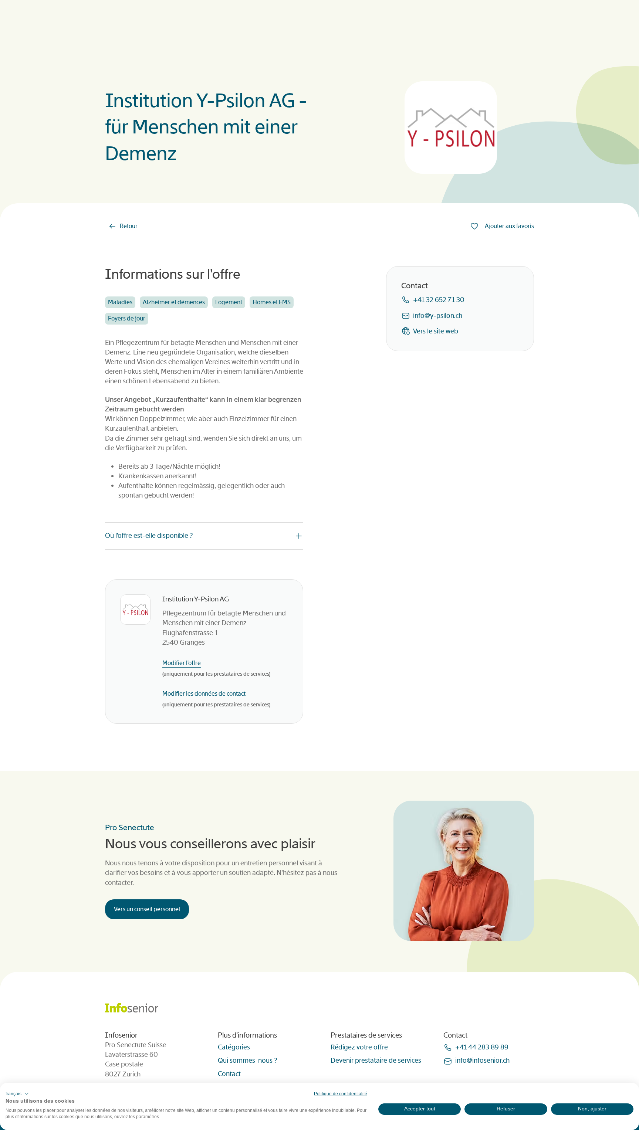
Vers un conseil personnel (147, 909)
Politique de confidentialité (340, 1093)
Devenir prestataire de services (376, 1060)
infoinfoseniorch (482, 1060)
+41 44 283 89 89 (481, 1047)
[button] (17, 1094)
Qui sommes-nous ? (247, 1060)
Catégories (234, 1047)
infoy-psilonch (437, 315)
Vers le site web (435, 330)
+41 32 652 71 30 (438, 299)
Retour (129, 226)
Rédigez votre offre (359, 1047)
